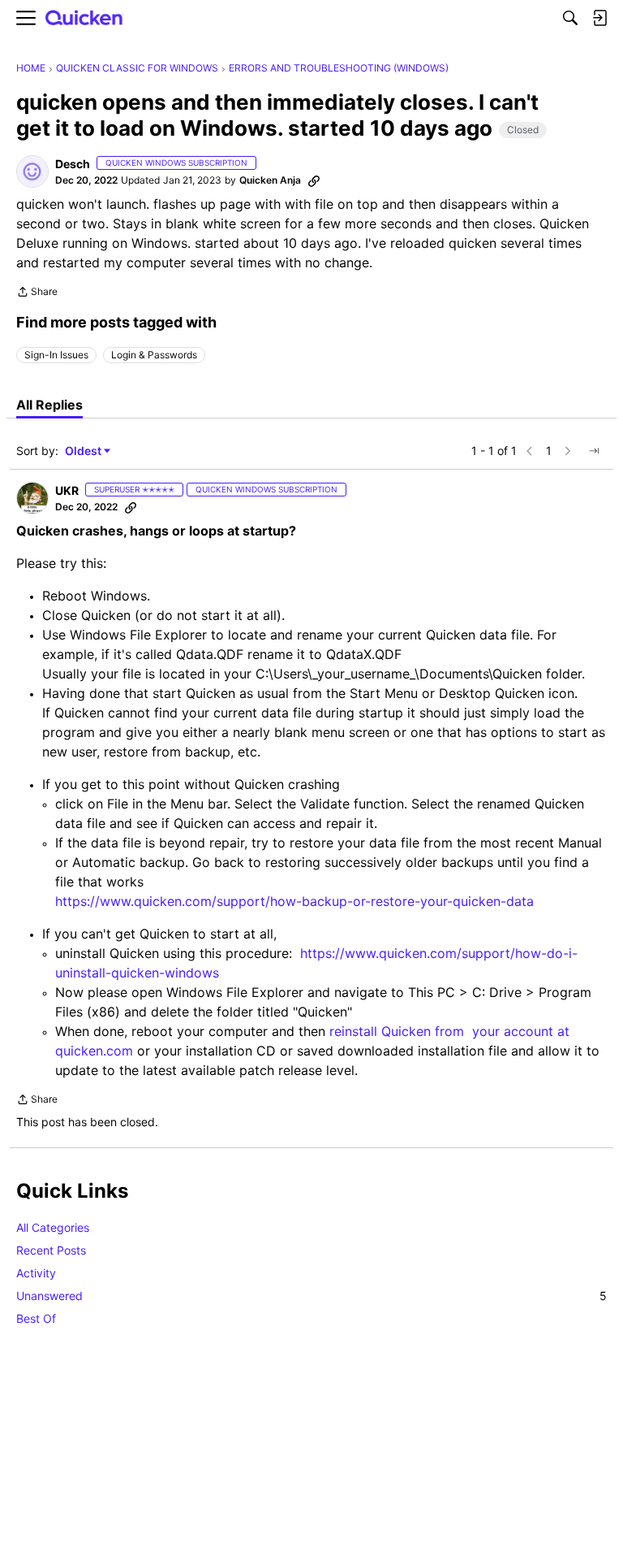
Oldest (84, 451)
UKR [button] (67, 490)
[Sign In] (599, 18)
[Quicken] (84, 18)
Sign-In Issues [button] (56, 355)
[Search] (570, 18)
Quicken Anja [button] (270, 180)
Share (37, 293)
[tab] (49, 404)
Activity (36, 1273)
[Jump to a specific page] (594, 451)
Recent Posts (51, 1250)
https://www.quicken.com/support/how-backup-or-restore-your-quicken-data (294, 901)
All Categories (52, 1227)
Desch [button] (72, 164)
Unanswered (311, 1296)
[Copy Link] (314, 180)
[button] (32, 171)
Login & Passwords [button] (154, 355)
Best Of (36, 1318)
